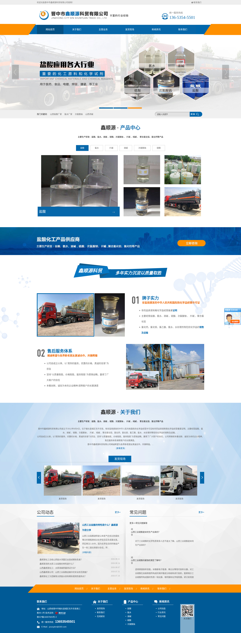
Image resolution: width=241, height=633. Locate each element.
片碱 (111, 148)
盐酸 (82, 148)
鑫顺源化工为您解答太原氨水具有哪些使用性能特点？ (63, 576)
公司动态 (162, 608)
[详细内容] (86, 552)
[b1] (120, 72)
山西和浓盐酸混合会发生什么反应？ (146, 577)
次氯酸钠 (79, 114)
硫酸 (159, 148)
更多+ (117, 512)
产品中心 (133, 601)
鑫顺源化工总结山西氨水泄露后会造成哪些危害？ (61, 560)
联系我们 (197, 2)
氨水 (97, 148)
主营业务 (103, 29)
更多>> (133, 523)
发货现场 (129, 29)
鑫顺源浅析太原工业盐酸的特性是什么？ (57, 564)
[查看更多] (120, 448)
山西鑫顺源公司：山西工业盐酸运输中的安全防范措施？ (64, 572)
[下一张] (202, 478)
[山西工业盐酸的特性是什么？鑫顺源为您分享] (58, 553)
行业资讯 (162, 612)
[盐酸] (142, 169)
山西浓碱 (89, 114)
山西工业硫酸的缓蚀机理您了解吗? (146, 549)
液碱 (126, 148)
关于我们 (76, 29)
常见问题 (162, 616)
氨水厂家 (68, 114)
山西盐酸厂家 (56, 114)
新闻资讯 (156, 29)
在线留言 (101, 616)
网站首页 (50, 29)
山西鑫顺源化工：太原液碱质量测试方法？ (58, 568)
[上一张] (39, 478)
